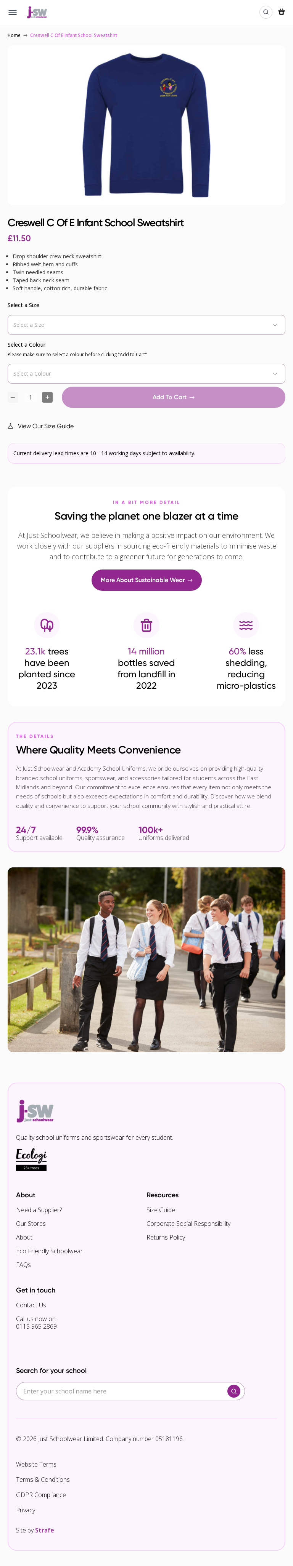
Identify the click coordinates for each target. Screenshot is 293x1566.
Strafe (44, 1530)
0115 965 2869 (36, 1326)
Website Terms (36, 1464)
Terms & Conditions (43, 1479)
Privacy (25, 1510)
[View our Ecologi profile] (31, 1159)
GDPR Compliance (41, 1495)
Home (14, 35)
